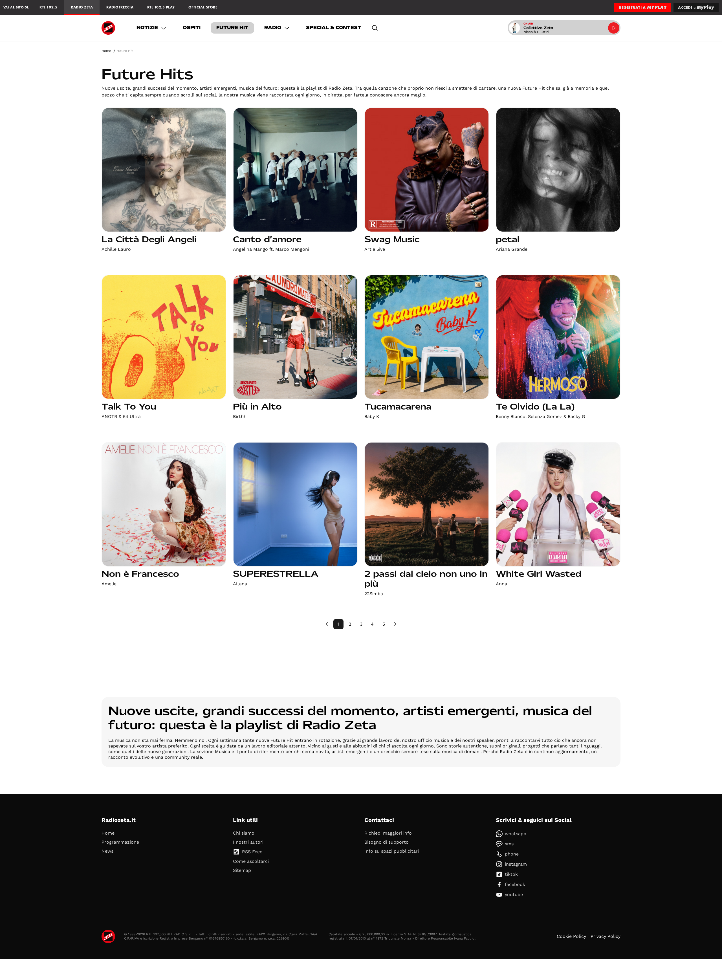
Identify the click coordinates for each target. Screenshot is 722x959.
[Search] (374, 28)
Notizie (147, 27)
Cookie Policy (571, 936)
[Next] (395, 624)
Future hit (232, 27)
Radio (272, 27)
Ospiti (192, 27)
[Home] (108, 28)
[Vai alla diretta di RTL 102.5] (613, 28)
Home (106, 51)
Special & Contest (333, 27)
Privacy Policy (605, 936)
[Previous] (327, 624)
